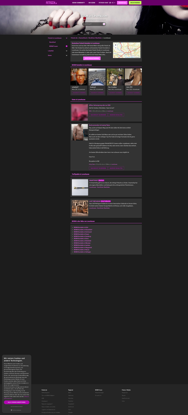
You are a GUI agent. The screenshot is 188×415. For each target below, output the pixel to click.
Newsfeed (52, 42)
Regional (70, 390)
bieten (47, 406)
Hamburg (70, 395)
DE (113, 3)
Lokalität (51, 51)
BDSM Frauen (53, 46)
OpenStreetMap (130, 57)
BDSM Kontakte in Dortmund (83, 232)
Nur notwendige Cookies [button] (17, 406)
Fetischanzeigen (99, 392)
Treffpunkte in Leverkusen (80, 174)
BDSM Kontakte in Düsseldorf (83, 229)
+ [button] (115, 45)
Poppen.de (124, 392)
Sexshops (101, 180)
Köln (69, 409)
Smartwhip (93, 180)
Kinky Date (92, 164)
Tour (43, 395)
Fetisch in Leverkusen (55, 38)
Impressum (45, 401)
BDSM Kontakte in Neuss (81, 249)
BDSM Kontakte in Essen (81, 234)
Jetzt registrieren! (92, 58)
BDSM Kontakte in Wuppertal (83, 247)
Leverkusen (110, 111)
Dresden (70, 412)
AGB (43, 398)
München (70, 398)
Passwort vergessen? (47, 404)
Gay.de (123, 395)
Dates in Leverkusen (78, 100)
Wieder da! (122, 3)
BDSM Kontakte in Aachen (82, 245)
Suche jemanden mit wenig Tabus (99, 125)
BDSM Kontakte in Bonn (81, 238)
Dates (50, 55)
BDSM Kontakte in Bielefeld (82, 241)
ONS (90, 111)
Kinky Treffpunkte (105, 201)
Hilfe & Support (45, 392)
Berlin (69, 392)
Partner (124, 390)
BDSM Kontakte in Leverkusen (82, 65)
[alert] (16, 384)
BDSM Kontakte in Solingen (82, 252)
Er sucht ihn (98, 395)
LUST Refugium (94, 201)
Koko (123, 401)
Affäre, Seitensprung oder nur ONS (99, 105)
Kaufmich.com (126, 398)
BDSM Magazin (50, 395)
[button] (16, 410)
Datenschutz (52, 409)
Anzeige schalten (116, 115)
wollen (53, 406)
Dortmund (71, 406)
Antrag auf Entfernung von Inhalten (51, 412)
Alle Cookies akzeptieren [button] (16, 402)
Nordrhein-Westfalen (103, 187)
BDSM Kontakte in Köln (81, 227)
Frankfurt (70, 401)
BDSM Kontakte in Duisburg (82, 236)
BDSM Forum (98, 390)
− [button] (115, 48)
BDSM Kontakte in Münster (82, 243)
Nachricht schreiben (79, 92)
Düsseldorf (71, 404)
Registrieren (135, 3)
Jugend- (44, 409)
